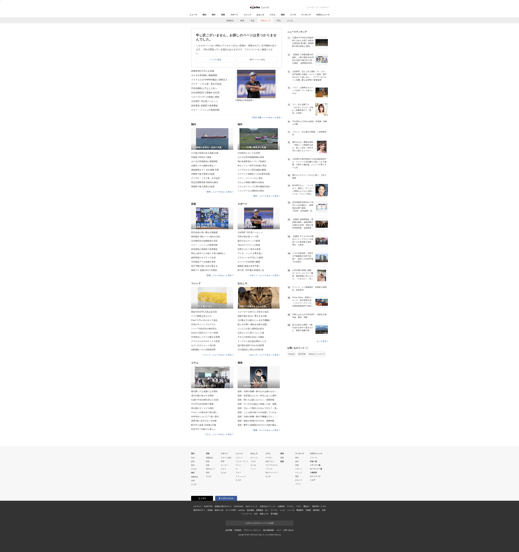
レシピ (282, 510)
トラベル (268, 469)
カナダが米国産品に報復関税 (204, 161)
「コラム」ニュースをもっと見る (217, 434)
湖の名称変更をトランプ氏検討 (252, 161)
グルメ (238, 472)
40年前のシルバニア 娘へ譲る (205, 416)
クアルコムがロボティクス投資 (205, 341)
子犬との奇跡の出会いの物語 (251, 337)
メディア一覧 (315, 465)
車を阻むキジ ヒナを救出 (202, 408)
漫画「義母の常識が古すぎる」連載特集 (256, 420)
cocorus (241, 510)
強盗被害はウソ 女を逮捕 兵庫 (205, 169)
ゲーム (238, 465)
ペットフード (246, 514)
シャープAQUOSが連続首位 (204, 328)
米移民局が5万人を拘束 (202, 71)
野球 (222, 461)
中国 (193, 480)
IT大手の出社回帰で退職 (202, 404)
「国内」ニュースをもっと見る (218, 191)
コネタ (253, 461)
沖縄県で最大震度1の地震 (202, 174)
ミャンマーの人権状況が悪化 (251, 190)
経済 (193, 461)
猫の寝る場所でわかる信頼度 (251, 345)
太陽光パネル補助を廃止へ (203, 165)
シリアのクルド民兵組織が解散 (252, 169)
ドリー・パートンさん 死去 (250, 178)
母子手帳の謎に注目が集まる (204, 266)
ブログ (298, 506)
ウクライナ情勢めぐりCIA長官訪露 (254, 174)
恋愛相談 (259, 510)
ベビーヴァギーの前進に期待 (205, 97)
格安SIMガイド (199, 510)
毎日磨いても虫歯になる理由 (204, 391)
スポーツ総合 (226, 457)
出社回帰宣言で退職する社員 (205, 92)
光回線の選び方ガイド (223, 506)
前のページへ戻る (257, 59)
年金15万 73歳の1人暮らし (203, 429)
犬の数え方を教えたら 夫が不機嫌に (254, 320)
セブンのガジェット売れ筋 (203, 345)
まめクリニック (251, 506)
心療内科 (281, 506)
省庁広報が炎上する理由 (202, 395)
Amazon (291, 354)
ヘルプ (312, 480)
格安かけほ (219, 510)
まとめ (290, 20)
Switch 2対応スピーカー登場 (204, 332)
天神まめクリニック (267, 506)
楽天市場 (301, 354)
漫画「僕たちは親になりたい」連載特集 (256, 399)
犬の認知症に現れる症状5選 (250, 349)
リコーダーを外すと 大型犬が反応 (253, 311)
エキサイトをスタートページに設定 (259, 523)
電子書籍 (274, 514)
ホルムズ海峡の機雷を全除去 (251, 182)
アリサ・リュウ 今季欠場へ (250, 253)
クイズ (293, 14)
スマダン (268, 457)
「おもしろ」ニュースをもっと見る (263, 355)
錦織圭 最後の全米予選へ (249, 266)
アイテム (290, 506)
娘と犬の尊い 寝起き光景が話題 (252, 324)
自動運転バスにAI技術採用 (203, 349)
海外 (214, 14)
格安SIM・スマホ (319, 506)
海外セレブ (265, 20)
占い (267, 510)
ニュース (193, 14)
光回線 (210, 510)
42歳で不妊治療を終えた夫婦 (204, 399)
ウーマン (274, 510)
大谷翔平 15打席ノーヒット (204, 101)
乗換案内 (299, 510)
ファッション (241, 476)
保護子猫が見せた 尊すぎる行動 (252, 316)
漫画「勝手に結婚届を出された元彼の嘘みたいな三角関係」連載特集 (259, 425)
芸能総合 (230, 20)
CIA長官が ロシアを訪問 (249, 153)
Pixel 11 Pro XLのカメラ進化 (204, 320)
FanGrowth (238, 506)
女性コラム (269, 461)
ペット (253, 469)
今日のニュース (323, 14)
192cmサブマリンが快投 (249, 245)
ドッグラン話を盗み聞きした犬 (252, 341)
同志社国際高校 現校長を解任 (204, 182)
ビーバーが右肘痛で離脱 (249, 261)
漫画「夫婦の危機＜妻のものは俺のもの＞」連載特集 (259, 391)
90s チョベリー (271, 472)
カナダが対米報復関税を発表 (251, 157)
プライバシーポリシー (252, 530)
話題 (282, 461)
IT (236, 469)
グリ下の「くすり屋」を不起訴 (205, 178)
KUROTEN (208, 506)
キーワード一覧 (316, 469)
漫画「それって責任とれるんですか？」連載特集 (259, 408)
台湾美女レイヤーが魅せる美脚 (205, 337)
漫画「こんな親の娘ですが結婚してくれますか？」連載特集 (259, 412)
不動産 (308, 510)
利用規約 (237, 530)
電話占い (306, 506)
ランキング (306, 14)
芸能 (223, 14)
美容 (324, 510)
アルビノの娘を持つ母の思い (204, 412)
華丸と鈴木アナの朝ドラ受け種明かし (208, 253)
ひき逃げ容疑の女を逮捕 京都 (204, 153)
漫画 (283, 14)
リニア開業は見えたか (201, 316)
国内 (204, 14)
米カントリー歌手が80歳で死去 (252, 165)
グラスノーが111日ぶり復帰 (250, 257)
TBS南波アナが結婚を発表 (203, 261)
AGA (256, 514)
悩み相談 (250, 510)
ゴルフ (223, 469)
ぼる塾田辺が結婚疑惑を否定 (204, 240)
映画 (242, 20)
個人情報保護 (268, 530)
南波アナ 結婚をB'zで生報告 (204, 270)
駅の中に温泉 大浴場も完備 (203, 425)
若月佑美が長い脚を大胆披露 (204, 232)
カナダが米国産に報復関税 (204, 75)
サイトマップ (315, 476)
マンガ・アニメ (242, 461)
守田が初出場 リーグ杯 (248, 236)
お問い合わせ (288, 530)
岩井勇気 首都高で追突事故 (204, 105)
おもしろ (260, 14)
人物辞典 (313, 472)
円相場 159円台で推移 (201, 157)
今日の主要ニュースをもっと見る (266, 117)
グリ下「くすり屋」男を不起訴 (206, 84)
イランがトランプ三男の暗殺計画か (254, 186)
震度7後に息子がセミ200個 (204, 420)
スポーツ (234, 14)
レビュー (239, 457)
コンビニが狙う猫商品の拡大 (251, 328)
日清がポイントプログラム (203, 324)
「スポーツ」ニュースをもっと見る (263, 275)
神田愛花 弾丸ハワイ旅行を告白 (205, 236)
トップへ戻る (216, 59)
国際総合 (194, 477)
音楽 (252, 20)
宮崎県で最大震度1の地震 (202, 186)
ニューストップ (312, 7)
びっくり (254, 457)
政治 (193, 465)
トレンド (247, 14)
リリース (313, 457)
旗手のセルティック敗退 (249, 240)
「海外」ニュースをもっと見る (264, 196)
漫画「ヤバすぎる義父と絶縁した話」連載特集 (259, 404)
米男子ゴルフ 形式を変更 (249, 249)
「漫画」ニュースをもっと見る (264, 430)
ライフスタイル (271, 465)
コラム (272, 14)
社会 (193, 457)
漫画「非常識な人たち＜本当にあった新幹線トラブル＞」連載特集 (259, 395)
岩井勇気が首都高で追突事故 (204, 249)
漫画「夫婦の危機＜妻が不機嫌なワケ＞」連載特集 (259, 416)
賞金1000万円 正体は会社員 (204, 311)
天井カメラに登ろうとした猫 (251, 332)
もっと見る (321, 341)
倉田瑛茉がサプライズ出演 (203, 257)
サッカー (224, 465)
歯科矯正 (316, 510)
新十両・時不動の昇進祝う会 (251, 270)
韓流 (279, 20)
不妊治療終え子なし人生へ (204, 88)
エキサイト (324, 7)
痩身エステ (264, 514)
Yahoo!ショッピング (317, 354)
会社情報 (228, 530)
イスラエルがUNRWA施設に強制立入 (209, 79)
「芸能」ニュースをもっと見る (218, 275)
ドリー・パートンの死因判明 (205, 110)
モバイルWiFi (231, 510)
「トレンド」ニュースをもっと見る (216, 355)
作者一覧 (313, 461)
